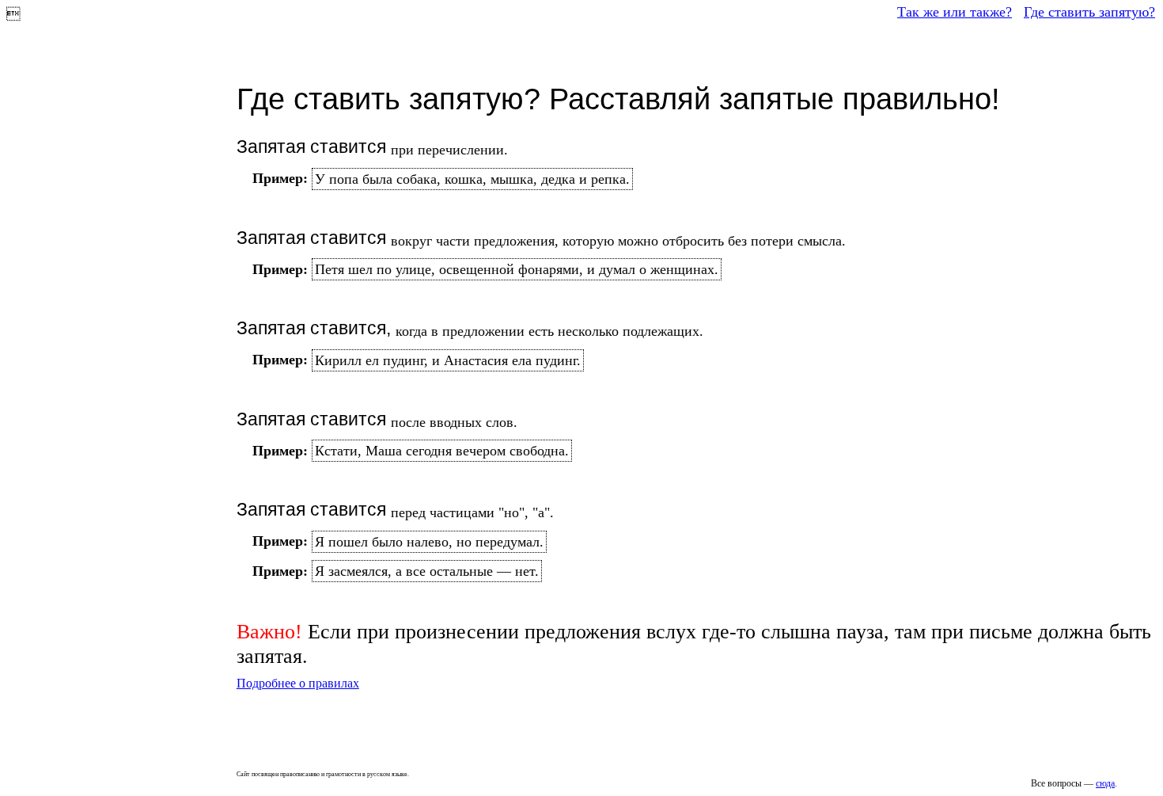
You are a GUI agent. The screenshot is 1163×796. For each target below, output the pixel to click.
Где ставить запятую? (1089, 12)
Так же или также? (954, 12)
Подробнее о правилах (298, 683)
